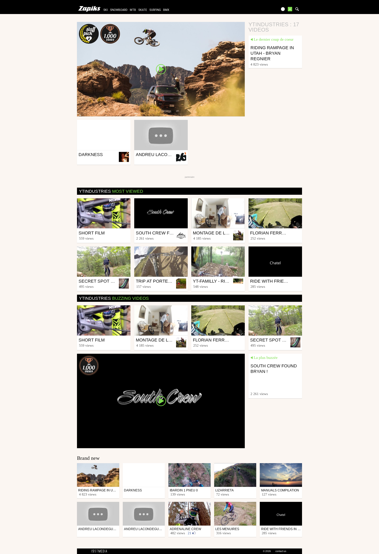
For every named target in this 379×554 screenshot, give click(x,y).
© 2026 (267, 551)
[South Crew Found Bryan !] (161, 400)
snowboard (119, 10)
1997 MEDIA (100, 551)
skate (142, 10)
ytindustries (111, 191)
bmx (166, 10)
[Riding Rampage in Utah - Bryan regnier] (161, 69)
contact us (280, 551)
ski (105, 10)
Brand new (88, 458)
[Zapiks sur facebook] (267, 10)
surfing (155, 10)
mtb (133, 10)
